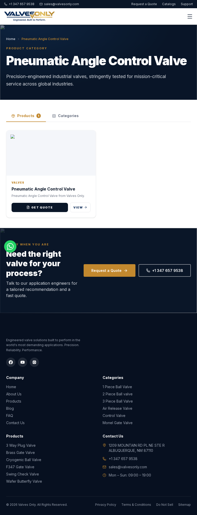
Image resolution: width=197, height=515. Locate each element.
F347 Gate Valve (20, 467)
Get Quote (42, 207)
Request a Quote (144, 4)
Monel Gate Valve (118, 423)
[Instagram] (34, 362)
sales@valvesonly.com (61, 4)
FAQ (9, 415)
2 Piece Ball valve (118, 394)
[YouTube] (22, 362)
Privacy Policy (105, 505)
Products (28, 115)
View (78, 207)
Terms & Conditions (136, 505)
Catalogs (169, 4)
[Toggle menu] (190, 16)
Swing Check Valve (22, 474)
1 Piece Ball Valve (117, 387)
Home (10, 39)
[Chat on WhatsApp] (10, 246)
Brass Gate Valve (20, 452)
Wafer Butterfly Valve (24, 481)
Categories (68, 115)
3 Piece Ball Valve (118, 401)
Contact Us (15, 423)
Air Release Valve (117, 408)
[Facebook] (10, 362)
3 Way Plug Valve (21, 445)
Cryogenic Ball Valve (23, 459)
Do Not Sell (164, 505)
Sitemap (184, 505)
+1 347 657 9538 (21, 4)
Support (187, 4)
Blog (10, 408)
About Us (14, 394)
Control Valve (114, 415)
